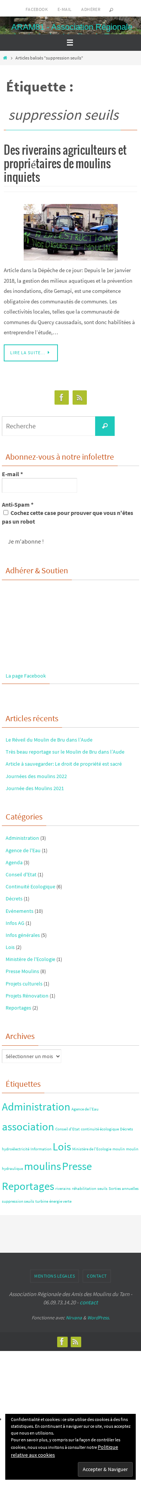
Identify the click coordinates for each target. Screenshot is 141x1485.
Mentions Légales (54, 1276)
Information (41, 1149)
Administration (22, 838)
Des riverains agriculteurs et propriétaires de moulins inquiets (65, 164)
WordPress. (98, 1317)
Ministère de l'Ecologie (30, 959)
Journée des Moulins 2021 (35, 788)
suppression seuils (18, 1201)
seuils (102, 1188)
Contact (97, 1276)
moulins (42, 1166)
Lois (10, 947)
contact (89, 1302)
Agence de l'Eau (23, 850)
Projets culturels (24, 983)
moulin (118, 1149)
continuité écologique (100, 1129)
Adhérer (90, 9)
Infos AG (15, 923)
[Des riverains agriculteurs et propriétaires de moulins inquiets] (70, 232)
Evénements (19, 911)
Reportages (18, 1007)
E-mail (64, 9)
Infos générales (23, 935)
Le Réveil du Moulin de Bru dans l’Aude (49, 739)
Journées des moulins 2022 (36, 776)
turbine (41, 1201)
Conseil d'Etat (21, 874)
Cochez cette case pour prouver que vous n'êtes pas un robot (67, 517)
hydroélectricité (15, 1149)
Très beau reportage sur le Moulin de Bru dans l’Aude (65, 751)
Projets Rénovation (27, 995)
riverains (63, 1188)
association (28, 1126)
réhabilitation (84, 1188)
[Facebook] (62, 397)
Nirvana (74, 1317)
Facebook (37, 9)
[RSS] (80, 397)
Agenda (14, 862)
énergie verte (60, 1201)
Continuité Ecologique (30, 886)
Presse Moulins (22, 971)
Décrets (14, 898)
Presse (77, 1166)
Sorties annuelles (124, 1188)
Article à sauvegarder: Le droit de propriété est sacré (64, 763)
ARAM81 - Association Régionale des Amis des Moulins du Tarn (71, 31)
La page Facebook (26, 675)
